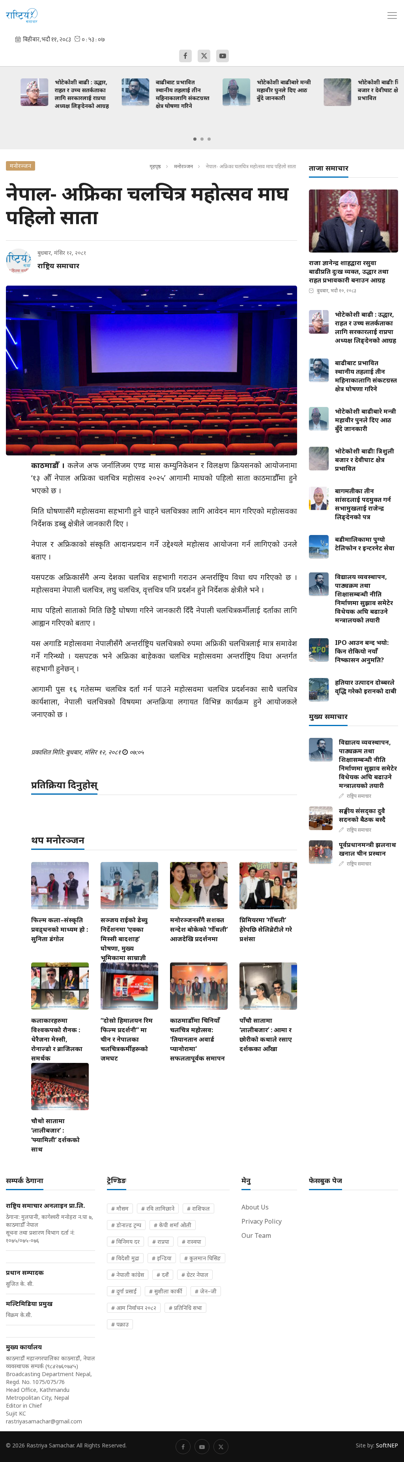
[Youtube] (222, 56)
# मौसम (120, 1208)
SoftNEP (387, 1445)
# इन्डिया (162, 1258)
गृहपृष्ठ (155, 166)
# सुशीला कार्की (165, 1291)
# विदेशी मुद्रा (125, 1258)
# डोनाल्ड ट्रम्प (126, 1225)
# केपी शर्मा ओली (172, 1225)
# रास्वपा (191, 1241)
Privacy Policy (261, 1221)
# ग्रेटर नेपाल (194, 1274)
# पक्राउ (120, 1324)
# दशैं (163, 1274)
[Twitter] (204, 56)
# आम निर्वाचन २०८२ (133, 1308)
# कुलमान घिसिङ (202, 1258)
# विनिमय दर (125, 1241)
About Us (255, 1207)
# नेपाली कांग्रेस (127, 1274)
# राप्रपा (160, 1241)
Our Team (256, 1235)
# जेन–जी (206, 1291)
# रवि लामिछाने (157, 1208)
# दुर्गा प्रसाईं (124, 1291)
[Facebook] (185, 56)
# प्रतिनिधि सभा (185, 1308)
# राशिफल (198, 1208)
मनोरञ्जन (183, 166)
